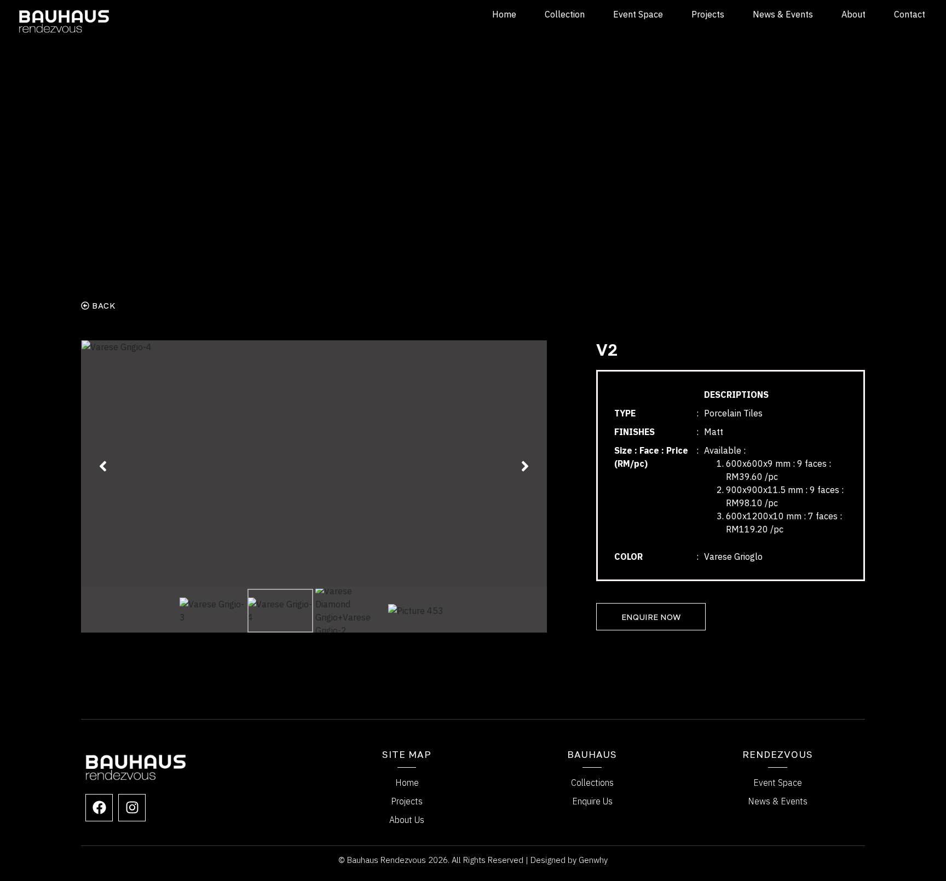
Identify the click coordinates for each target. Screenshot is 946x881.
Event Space (638, 14)
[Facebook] (99, 807)
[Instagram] (132, 807)
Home (504, 14)
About (853, 14)
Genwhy (593, 860)
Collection (565, 14)
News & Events (783, 14)
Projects (707, 14)
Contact (909, 14)
